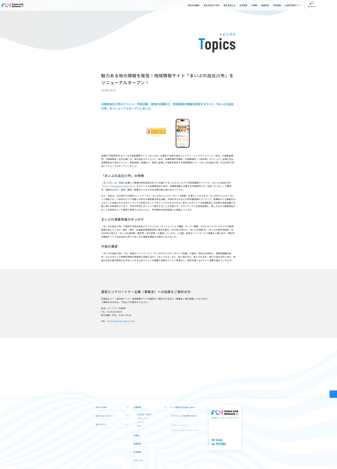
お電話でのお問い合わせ (184, 407)
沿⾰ (139, 426)
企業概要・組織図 (144, 414)
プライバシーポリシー (179, 425)
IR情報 (254, 5)
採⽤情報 (137, 452)
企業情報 (243, 5)
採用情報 (277, 5)
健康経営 (265, 5)
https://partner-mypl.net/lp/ (121, 321)
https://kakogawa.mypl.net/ (118, 186)
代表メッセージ (143, 418)
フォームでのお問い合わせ (185, 415)
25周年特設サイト (293, 5)
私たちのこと (101, 424)
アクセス (140, 422)
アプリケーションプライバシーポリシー (186, 430)
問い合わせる (312, 7)
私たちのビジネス (103, 416)
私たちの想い (101, 407)
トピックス (138, 460)
